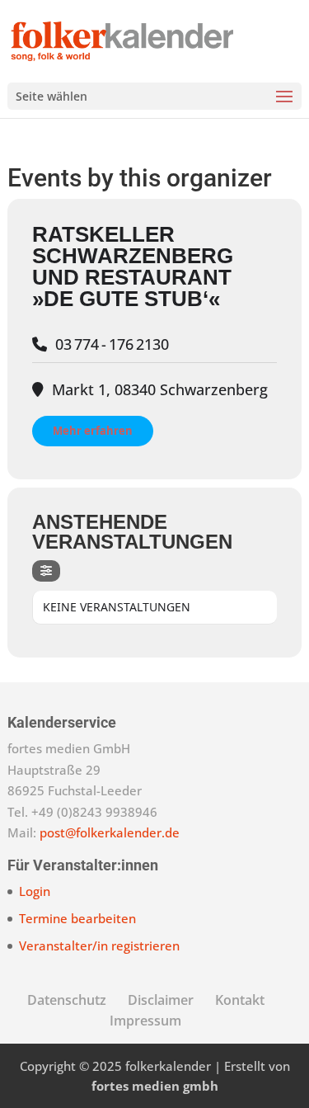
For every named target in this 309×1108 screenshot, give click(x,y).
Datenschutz (66, 1000)
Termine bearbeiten (77, 918)
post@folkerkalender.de (110, 832)
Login (34, 891)
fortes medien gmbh (154, 1085)
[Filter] (46, 571)
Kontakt (240, 1000)
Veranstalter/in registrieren (99, 945)
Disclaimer (161, 1000)
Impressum (145, 1020)
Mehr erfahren (93, 430)
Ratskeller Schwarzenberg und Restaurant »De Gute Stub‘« (132, 266)
